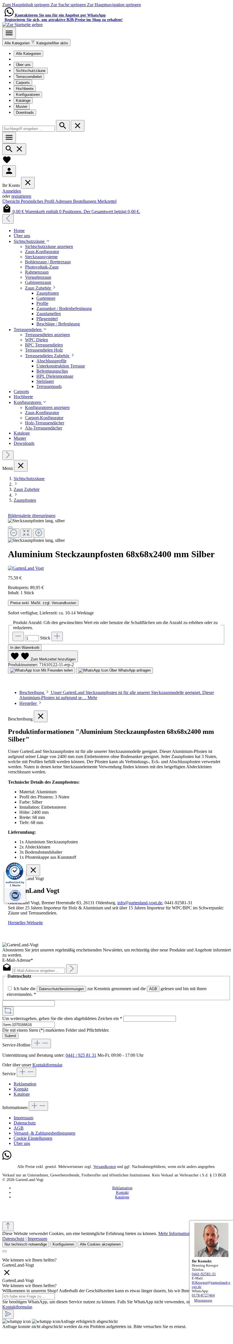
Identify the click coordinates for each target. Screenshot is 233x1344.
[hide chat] (6, 1275)
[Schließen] (10, 527)
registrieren (21, 196)
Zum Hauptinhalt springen (26, 4)
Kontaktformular (47, 1064)
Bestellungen (85, 201)
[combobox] (28, 129)
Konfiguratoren (28, 94)
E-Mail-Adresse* (17, 960)
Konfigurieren (63, 1244)
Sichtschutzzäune (30, 71)
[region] (116, 530)
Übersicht (11, 201)
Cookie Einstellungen (33, 1138)
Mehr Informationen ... (178, 1233)
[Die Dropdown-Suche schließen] (77, 126)
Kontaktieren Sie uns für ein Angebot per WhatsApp (60, 15)
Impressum (23, 1117)
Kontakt (21, 1089)
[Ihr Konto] (9, 171)
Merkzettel (106, 201)
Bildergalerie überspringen (31, 515)
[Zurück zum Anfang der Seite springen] (8, 1226)
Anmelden (11, 191)
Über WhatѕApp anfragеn (129, 670)
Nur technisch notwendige (26, 1244)
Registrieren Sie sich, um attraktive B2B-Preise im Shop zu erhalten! (64, 20)
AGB (153, 989)
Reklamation (25, 1083)
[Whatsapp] (6, 1158)
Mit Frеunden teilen (56, 670)
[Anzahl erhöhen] (57, 636)
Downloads (25, 112)
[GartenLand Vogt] (116, 568)
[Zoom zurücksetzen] (26, 533)
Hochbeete (25, 88)
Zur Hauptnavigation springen (114, 4)
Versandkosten (104, 1167)
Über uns (23, 65)
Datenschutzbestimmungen (61, 989)
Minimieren (203, 1300)
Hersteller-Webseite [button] (25, 922)
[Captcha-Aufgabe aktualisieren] (8, 1011)
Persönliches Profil (38, 201)
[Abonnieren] (72, 969)
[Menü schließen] (28, 183)
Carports (23, 82)
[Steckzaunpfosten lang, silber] (36, 520)
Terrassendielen (29, 77)
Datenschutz (25, 1122)
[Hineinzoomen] (38, 533)
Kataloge (23, 100)
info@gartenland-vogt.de (139, 902)
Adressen (64, 201)
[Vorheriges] (8, 219)
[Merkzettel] (6, 162)
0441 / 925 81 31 (81, 1055)
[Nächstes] (8, 455)
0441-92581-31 (204, 1274)
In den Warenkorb (24, 647)
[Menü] (9, 33)
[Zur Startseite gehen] (22, 24)
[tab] (30, 703)
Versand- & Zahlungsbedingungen (44, 1133)
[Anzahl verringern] (18, 636)
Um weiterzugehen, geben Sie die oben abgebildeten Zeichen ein (62, 1018)
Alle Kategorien (28, 53)
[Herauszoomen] (13, 533)
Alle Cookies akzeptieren (100, 1244)
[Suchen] (63, 126)
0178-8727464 (203, 1295)
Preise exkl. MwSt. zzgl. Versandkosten (43, 603)
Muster (21, 106)
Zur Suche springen (69, 4)
